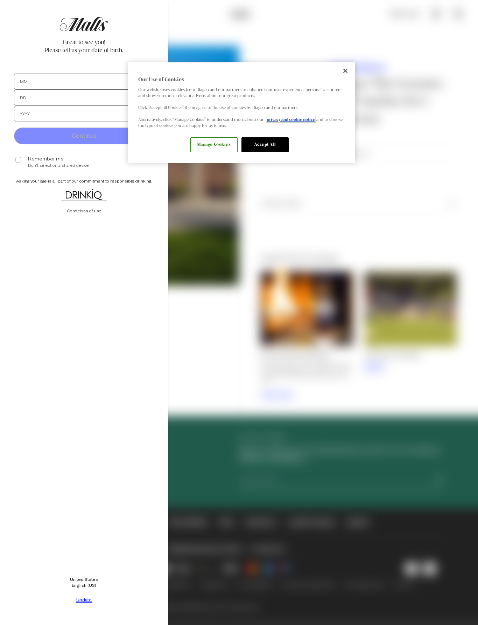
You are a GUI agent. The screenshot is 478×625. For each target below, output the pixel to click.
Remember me (46, 159)
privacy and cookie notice (291, 119)
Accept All (265, 144)
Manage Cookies (214, 144)
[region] (241, 112)
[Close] (345, 70)
